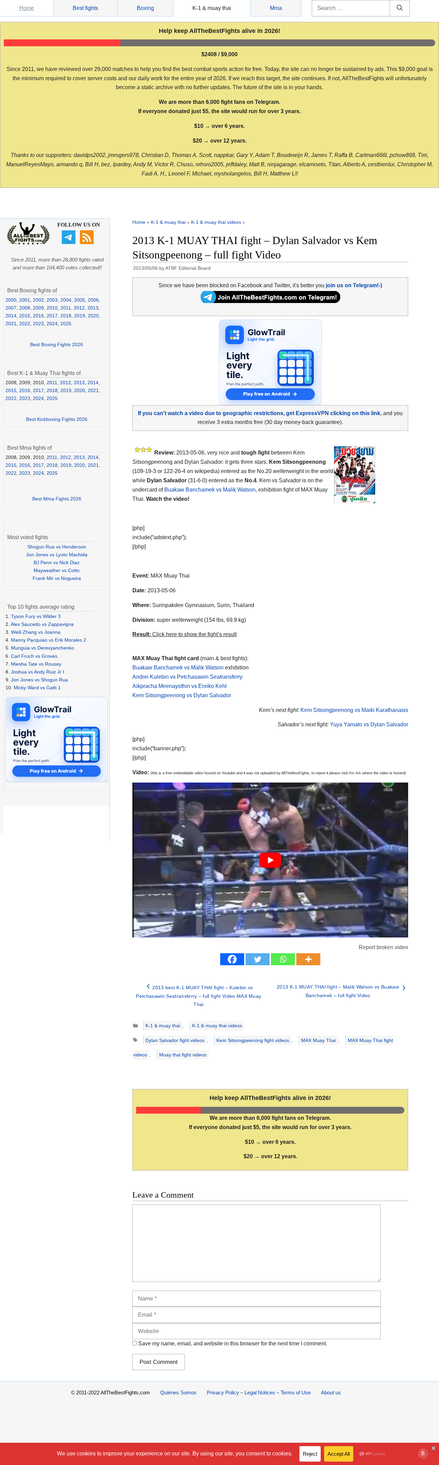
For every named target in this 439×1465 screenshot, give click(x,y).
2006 (93, 300)
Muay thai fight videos (182, 1054)
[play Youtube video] (270, 860)
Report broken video (383, 947)
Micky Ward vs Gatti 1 (37, 687)
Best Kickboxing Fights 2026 (56, 419)
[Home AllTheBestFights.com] (28, 243)
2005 (79, 300)
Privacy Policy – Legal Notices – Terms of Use (259, 1392)
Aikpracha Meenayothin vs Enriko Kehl (179, 686)
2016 (38, 315)
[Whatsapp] (283, 959)
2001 (24, 300)
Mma (276, 8)
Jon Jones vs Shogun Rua (39, 679)
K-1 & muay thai (211, 8)
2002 (38, 300)
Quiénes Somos (178, 1392)
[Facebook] (232, 959)
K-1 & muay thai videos (216, 222)
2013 (92, 308)
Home (26, 8)
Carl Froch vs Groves (34, 656)
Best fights (85, 8)
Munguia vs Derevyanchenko (42, 648)
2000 (10, 300)
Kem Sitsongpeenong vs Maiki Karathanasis (354, 710)
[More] (308, 959)
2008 (24, 308)
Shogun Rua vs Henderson (56, 546)
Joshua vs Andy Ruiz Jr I (37, 672)
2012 (79, 308)
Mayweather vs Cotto (57, 570)
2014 (10, 315)
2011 (65, 308)
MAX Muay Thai (318, 1040)
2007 (10, 308)
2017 (52, 315)
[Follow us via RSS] (87, 242)
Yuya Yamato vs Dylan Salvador (369, 724)
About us (331, 1392)
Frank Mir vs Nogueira (57, 578)
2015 (24, 315)
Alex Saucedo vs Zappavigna (42, 624)
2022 (24, 323)
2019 (79, 315)
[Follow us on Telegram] (69, 242)
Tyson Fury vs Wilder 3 (36, 616)
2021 (10, 323)
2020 (93, 315)
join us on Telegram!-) (354, 285)
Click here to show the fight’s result (184, 634)
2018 (65, 315)
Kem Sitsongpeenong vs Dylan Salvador (181, 695)
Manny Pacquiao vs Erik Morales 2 (48, 640)
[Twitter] (258, 959)
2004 (65, 300)
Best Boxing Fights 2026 (56, 344)
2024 (52, 323)
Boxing (145, 8)
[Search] (400, 8)
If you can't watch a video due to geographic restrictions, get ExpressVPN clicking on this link (259, 413)
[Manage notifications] (422, 1453)
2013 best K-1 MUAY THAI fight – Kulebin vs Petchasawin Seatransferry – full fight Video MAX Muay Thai (198, 996)
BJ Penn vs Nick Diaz (57, 562)
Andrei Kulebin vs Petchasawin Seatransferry (187, 677)
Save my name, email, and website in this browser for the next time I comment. (232, 1343)
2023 (38, 323)
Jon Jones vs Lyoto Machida (56, 554)
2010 (52, 308)
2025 (65, 323)
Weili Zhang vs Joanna (35, 632)
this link (355, 773)
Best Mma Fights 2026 (56, 498)
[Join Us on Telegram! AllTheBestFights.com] (270, 301)
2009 (38, 308)
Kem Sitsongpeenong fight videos (252, 1040)
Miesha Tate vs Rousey (36, 664)
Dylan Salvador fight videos (174, 1040)
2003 (52, 300)
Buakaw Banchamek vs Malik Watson (210, 490)
